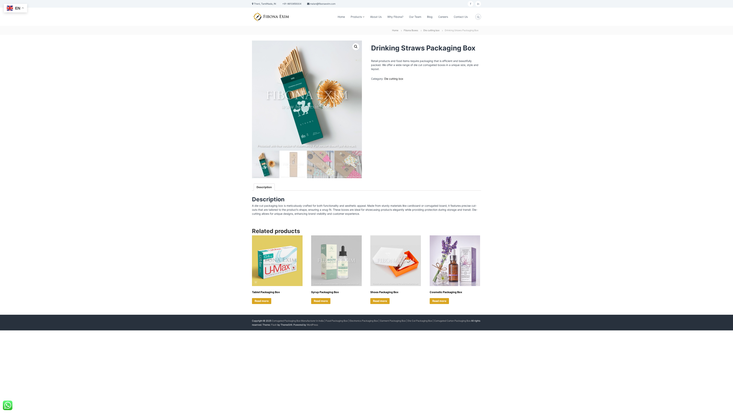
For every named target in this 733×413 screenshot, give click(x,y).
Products (356, 16)
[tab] (264, 187)
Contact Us (461, 16)
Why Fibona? (395, 16)
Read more (262, 300)
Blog (430, 16)
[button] (355, 46)
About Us (376, 16)
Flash (274, 324)
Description (264, 187)
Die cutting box (431, 30)
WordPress (312, 324)
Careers (443, 16)
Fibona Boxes (411, 30)
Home (341, 16)
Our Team (415, 16)
